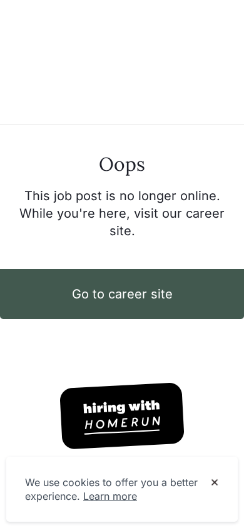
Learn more (110, 496)
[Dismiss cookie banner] (214, 483)
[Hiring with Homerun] (122, 416)
